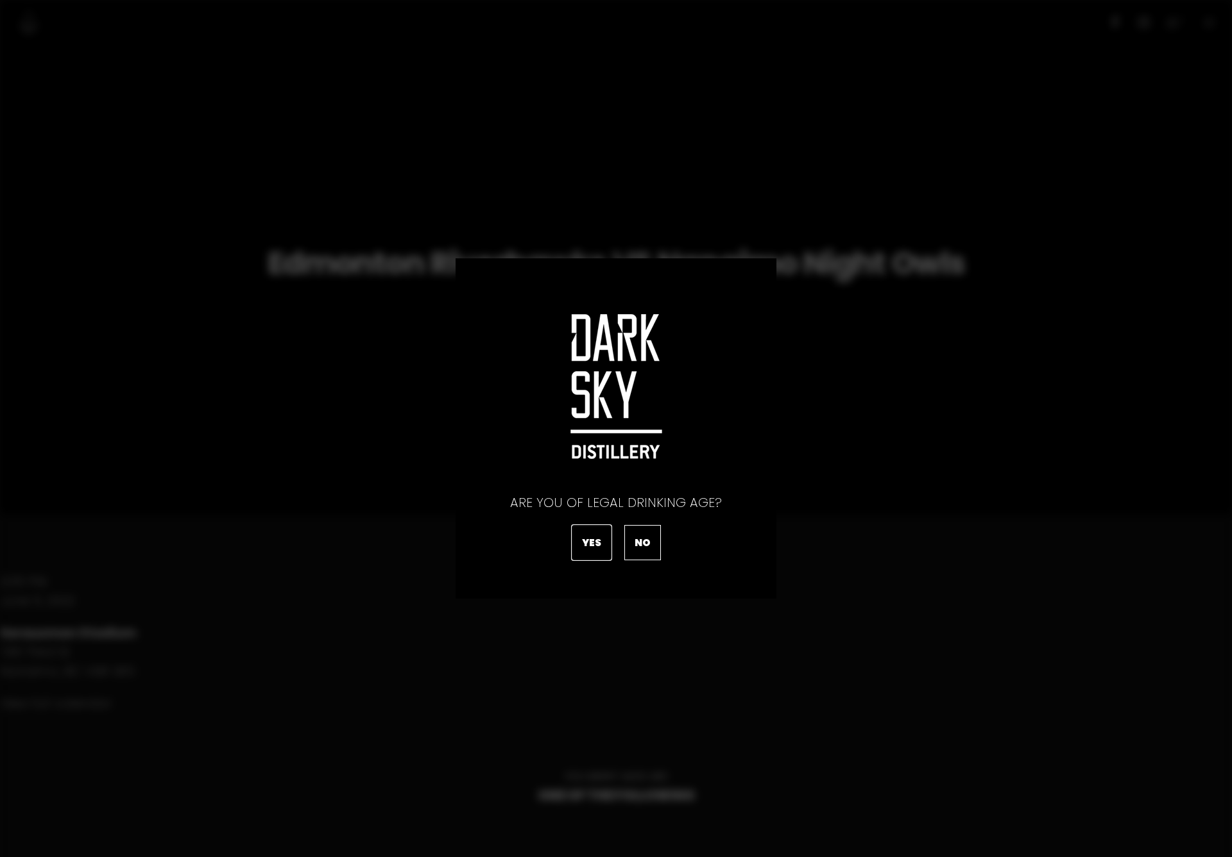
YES (591, 542)
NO (643, 542)
